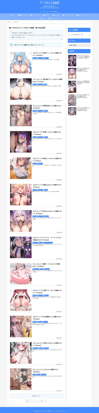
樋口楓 (45, 84)
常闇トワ (45, 137)
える (34, 374)
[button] (89, 34)
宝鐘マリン (46, 295)
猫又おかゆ (46, 216)
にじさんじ (40, 84)
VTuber (35, 84)
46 (41, 401)
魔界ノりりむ (36, 269)
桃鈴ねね (45, 189)
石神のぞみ (36, 348)
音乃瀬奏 (35, 321)
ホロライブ (40, 137)
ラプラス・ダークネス (48, 242)
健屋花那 (45, 110)
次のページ (36, 396)
